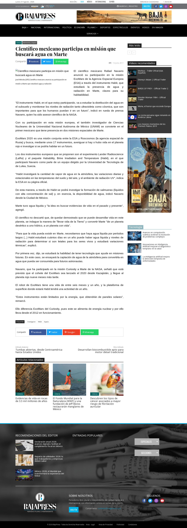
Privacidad (106, 524)
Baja (24, 27)
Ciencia (18, 43)
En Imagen (157, 27)
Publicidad (120, 524)
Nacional (36, 27)
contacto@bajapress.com (109, 508)
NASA (40, 322)
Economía (79, 27)
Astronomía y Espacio (29, 43)
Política (66, 27)
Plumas (91, 27)
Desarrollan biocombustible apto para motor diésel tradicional (100, 350)
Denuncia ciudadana (149, 2)
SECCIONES (146, 453)
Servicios (92, 33)
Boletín (73, 509)
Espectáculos (120, 27)
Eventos (135, 27)
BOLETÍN (147, 6)
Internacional (52, 27)
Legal (90, 524)
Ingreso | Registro (128, 6)
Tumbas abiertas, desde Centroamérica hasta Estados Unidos (38, 350)
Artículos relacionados (30, 359)
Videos (145, 27)
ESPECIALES (146, 441)
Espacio (46, 322)
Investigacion (31, 322)
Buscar (168, 2)
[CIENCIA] (39, 379)
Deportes (105, 27)
